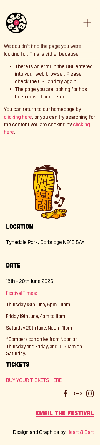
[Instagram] (90, 393)
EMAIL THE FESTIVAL (65, 412)
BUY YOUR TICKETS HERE (34, 380)
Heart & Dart (80, 432)
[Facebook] (65, 393)
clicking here (18, 117)
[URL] (78, 393)
